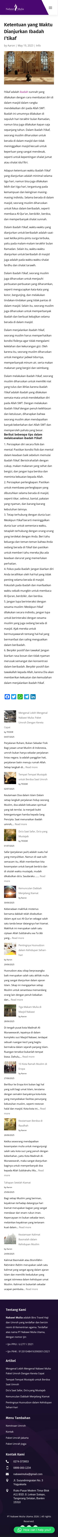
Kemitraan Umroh (16, 1425)
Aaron (11, 45)
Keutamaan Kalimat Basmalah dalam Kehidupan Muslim (29, 1239)
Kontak (10, 1431)
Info (38, 45)
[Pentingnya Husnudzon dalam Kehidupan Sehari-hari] (10, 949)
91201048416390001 (31, 1351)
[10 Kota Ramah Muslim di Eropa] (10, 1068)
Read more (31, 767)
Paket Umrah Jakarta (17, 1437)
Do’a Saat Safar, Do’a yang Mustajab (25, 1390)
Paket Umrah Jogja (16, 1443)
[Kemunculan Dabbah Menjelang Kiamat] (10, 892)
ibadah (24, 92)
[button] (34, 1530)
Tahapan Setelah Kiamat (17, 1182)
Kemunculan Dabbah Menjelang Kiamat (27, 1396)
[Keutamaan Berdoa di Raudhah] (10, 1125)
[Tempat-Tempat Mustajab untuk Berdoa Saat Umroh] (10, 779)
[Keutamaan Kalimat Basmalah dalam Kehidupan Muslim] (10, 1239)
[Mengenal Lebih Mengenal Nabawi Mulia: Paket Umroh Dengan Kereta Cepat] (10, 717)
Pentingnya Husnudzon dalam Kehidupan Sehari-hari (32, 950)
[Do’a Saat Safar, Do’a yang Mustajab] (10, 836)
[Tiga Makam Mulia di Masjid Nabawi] (10, 1011)
